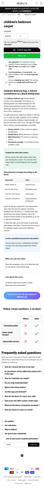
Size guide (7, 31)
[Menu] (2, 3)
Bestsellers (12, 15)
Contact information (33, 480)
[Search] (36, 3)
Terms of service (11, 480)
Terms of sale (18, 483)
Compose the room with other (22, 295)
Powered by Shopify (17, 477)
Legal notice (27, 483)
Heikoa (9, 477)
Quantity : (8, 36)
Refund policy (27, 477)
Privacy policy (37, 477)
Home (4, 15)
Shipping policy (22, 480)
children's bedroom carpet (26, 15)
